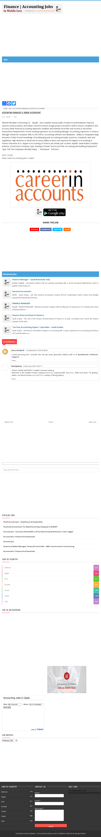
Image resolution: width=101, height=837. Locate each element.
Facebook (45, 229)
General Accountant (21, 291)
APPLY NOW (7, 155)
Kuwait (7, 584)
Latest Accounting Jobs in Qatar (20, 158)
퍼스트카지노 (39, 375)
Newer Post (9, 422)
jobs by (33, 729)
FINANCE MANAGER (21, 303)
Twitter (57, 229)
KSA (10, 108)
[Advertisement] (50, 34)
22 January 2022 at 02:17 (32, 366)
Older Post (92, 422)
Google (34, 229)
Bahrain (8, 567)
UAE (6, 601)
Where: (26, 704)
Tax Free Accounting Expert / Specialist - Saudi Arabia (37, 327)
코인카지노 (49, 372)
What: (5, 704)
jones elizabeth (17, 350)
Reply (14, 360)
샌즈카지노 (70, 372)
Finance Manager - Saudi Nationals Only (31, 279)
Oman (7, 590)
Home (5, 108)
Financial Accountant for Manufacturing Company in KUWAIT (30, 527)
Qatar (7, 596)
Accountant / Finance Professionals (19, 536)
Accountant (8, 541)
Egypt (7, 573)
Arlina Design (80, 833)
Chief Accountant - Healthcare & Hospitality (22, 522)
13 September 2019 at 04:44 (36, 350)
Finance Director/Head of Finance (28, 315)
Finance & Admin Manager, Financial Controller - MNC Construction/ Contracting (38, 546)
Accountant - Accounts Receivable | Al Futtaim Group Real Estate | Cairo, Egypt (38, 531)
